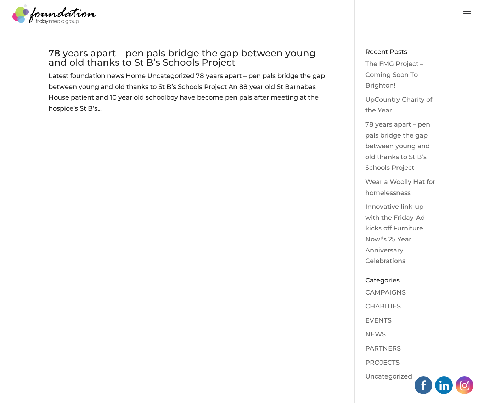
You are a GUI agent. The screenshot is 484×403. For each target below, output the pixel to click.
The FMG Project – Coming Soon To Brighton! (394, 74)
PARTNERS (383, 348)
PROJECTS (382, 362)
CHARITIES (383, 306)
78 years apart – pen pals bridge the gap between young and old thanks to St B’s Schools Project (182, 57)
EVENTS (378, 320)
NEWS (375, 334)
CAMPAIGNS (385, 292)
